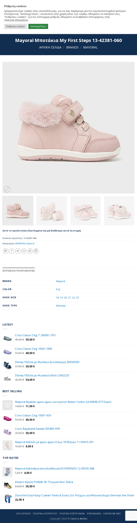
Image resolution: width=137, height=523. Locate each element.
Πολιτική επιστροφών (72, 513)
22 (73, 297)
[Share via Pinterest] (30, 251)
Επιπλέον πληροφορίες (19, 271)
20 (65, 297)
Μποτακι (61, 305)
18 (57, 297)
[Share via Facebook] (11, 251)
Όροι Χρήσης (23, 513)
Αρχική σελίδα (50, 47)
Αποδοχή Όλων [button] (38, 26)
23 (77, 297)
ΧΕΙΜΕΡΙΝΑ (20, 243)
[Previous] (9, 127)
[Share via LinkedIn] (36, 251)
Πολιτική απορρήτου (16, 19)
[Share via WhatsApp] (5, 251)
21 (69, 297)
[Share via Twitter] (18, 251)
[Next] (128, 127)
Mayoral (90, 47)
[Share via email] (24, 251)
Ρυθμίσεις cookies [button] (15, 26)
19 (61, 297)
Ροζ (58, 289)
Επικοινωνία (94, 513)
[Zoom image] (7, 189)
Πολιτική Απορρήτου (45, 513)
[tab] (19, 271)
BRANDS (72, 47)
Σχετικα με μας (112, 513)
